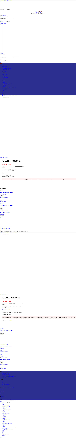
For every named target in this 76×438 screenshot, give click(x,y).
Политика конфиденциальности (6, 384)
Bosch (1, 214)
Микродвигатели (5, 77)
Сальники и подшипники (6, 65)
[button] (1, 202)
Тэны (4, 407)
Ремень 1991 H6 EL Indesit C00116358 (6, 346)
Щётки (4, 81)
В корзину (3, 167)
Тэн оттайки (5, 76)
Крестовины (5, 71)
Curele (11, 320)
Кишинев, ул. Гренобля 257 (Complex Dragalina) (6, 0)
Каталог (4, 95)
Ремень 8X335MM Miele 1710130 (5, 228)
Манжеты (4, 408)
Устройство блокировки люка (7, 68)
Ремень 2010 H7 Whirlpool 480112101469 (6, 366)
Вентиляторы (5, 74)
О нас (2, 381)
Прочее (4, 82)
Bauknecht (1, 194)
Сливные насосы (5, 410)
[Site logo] (2, 8)
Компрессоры (5, 73)
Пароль (3, 18)
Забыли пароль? (2, 21)
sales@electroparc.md (38, 12)
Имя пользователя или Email (6, 56)
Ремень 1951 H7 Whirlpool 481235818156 (6, 330)
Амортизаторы (5, 66)
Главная (1, 95)
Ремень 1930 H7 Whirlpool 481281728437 (6, 192)
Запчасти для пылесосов (5, 375)
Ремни (4, 70)
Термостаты (4, 75)
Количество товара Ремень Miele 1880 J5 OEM (9, 166)
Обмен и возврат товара (5, 383)
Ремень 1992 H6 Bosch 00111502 (5, 212)
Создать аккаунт (4, 15)
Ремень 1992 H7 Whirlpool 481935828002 (6, 352)
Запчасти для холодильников (5, 373)
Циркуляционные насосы (6, 424)
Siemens (3, 214)
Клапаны (4, 85)
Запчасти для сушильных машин (10, 95)
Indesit (3, 348)
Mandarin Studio (14, 399)
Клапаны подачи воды (6, 69)
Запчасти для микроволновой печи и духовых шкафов (9, 376)
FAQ (2, 382)
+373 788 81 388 (39, 11)
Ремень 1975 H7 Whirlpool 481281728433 (6, 205)
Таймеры (4, 416)
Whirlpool (4, 194)
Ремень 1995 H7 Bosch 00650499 (5, 359)
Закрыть (1, 401)
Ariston (1, 348)
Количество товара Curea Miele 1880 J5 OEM (9, 303)
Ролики (4, 80)
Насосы (4, 421)
